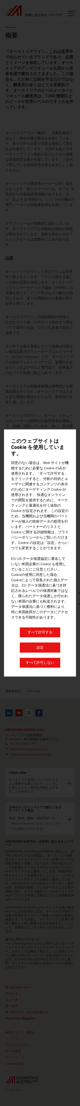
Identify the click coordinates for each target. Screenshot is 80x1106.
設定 (40, 648)
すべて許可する (40, 632)
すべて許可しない (40, 663)
